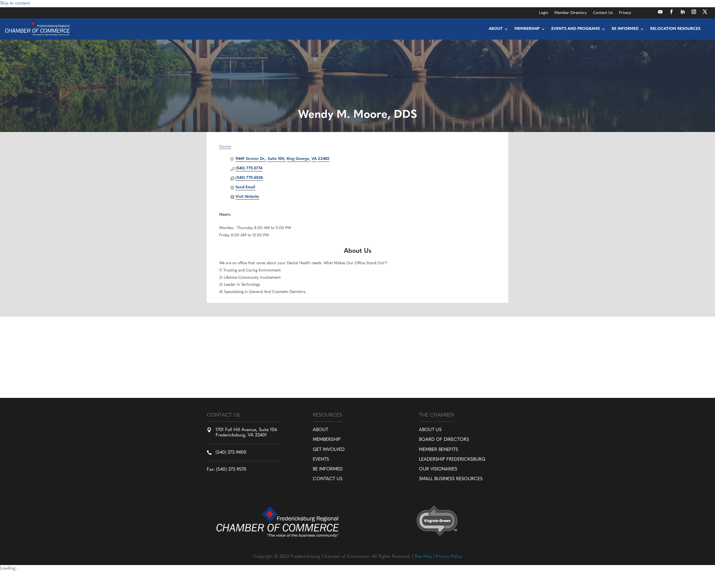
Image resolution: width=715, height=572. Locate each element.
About (496, 29)
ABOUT (320, 430)
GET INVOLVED (329, 450)
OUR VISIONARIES (438, 469)
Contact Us (603, 13)
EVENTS (321, 459)
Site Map (423, 556)
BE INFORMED (328, 469)
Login (543, 13)
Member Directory (570, 13)
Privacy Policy (449, 556)
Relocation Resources (675, 29)
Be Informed (625, 29)
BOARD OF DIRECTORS (444, 440)
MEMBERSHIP (326, 440)
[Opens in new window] (660, 11)
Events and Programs (575, 29)
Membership (527, 29)
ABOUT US (430, 430)
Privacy (625, 13)
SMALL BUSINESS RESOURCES (451, 479)
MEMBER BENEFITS (438, 450)
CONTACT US (327, 479)
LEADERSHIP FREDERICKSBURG (452, 459)
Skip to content (15, 3)
